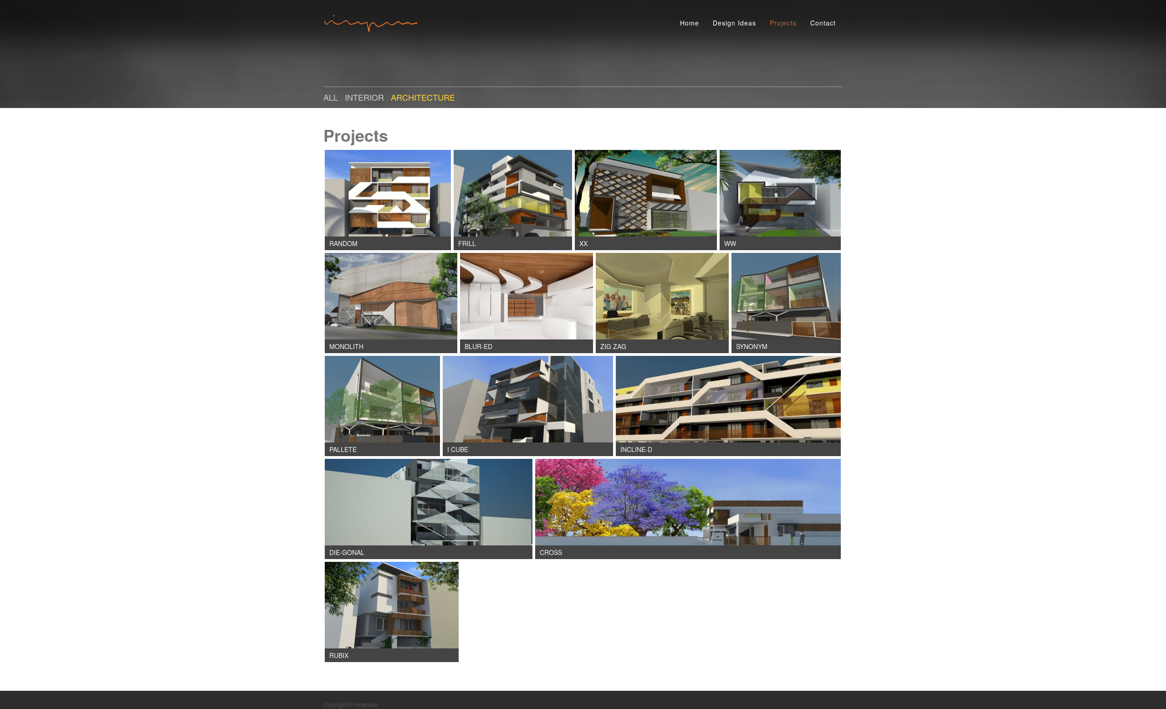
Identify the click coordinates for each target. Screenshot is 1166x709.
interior (364, 97)
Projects (783, 22)
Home (689, 22)
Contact (823, 22)
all (330, 97)
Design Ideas (734, 22)
